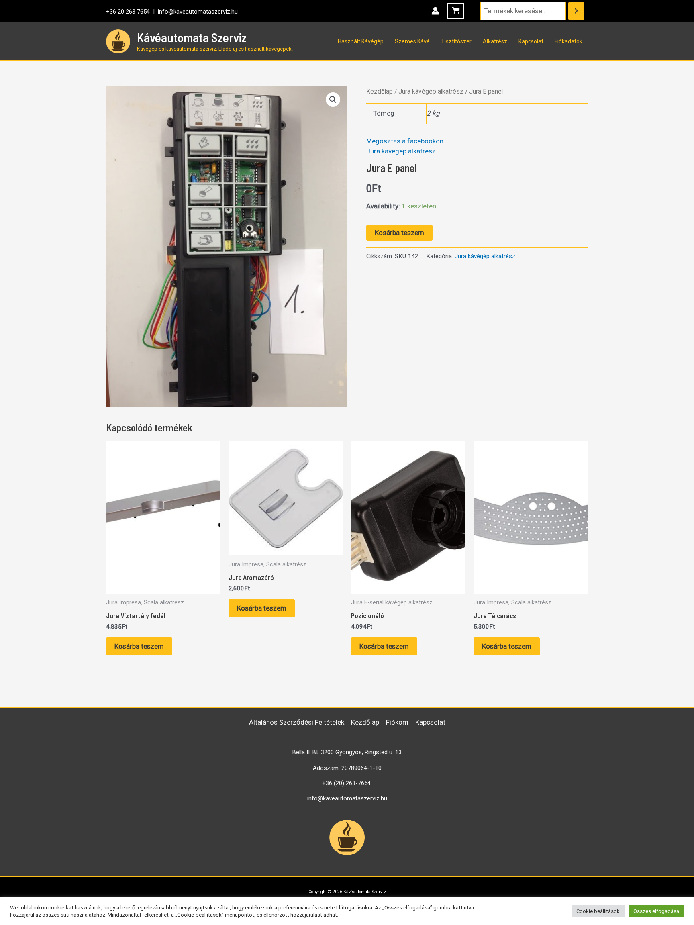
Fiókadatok (568, 41)
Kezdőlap (379, 91)
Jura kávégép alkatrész (430, 91)
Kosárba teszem (399, 233)
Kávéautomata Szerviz (192, 37)
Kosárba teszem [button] (139, 646)
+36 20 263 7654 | (132, 11)
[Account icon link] (435, 11)
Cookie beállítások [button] (598, 911)
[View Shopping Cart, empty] (455, 11)
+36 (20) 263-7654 (346, 783)
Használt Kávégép (361, 41)
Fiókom (397, 722)
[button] (333, 99)
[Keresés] (576, 11)
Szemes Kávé (412, 41)
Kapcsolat (530, 41)
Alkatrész (495, 41)
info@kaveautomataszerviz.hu (198, 11)
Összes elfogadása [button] (656, 911)
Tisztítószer (456, 41)
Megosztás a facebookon (404, 141)
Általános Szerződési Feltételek (296, 722)
